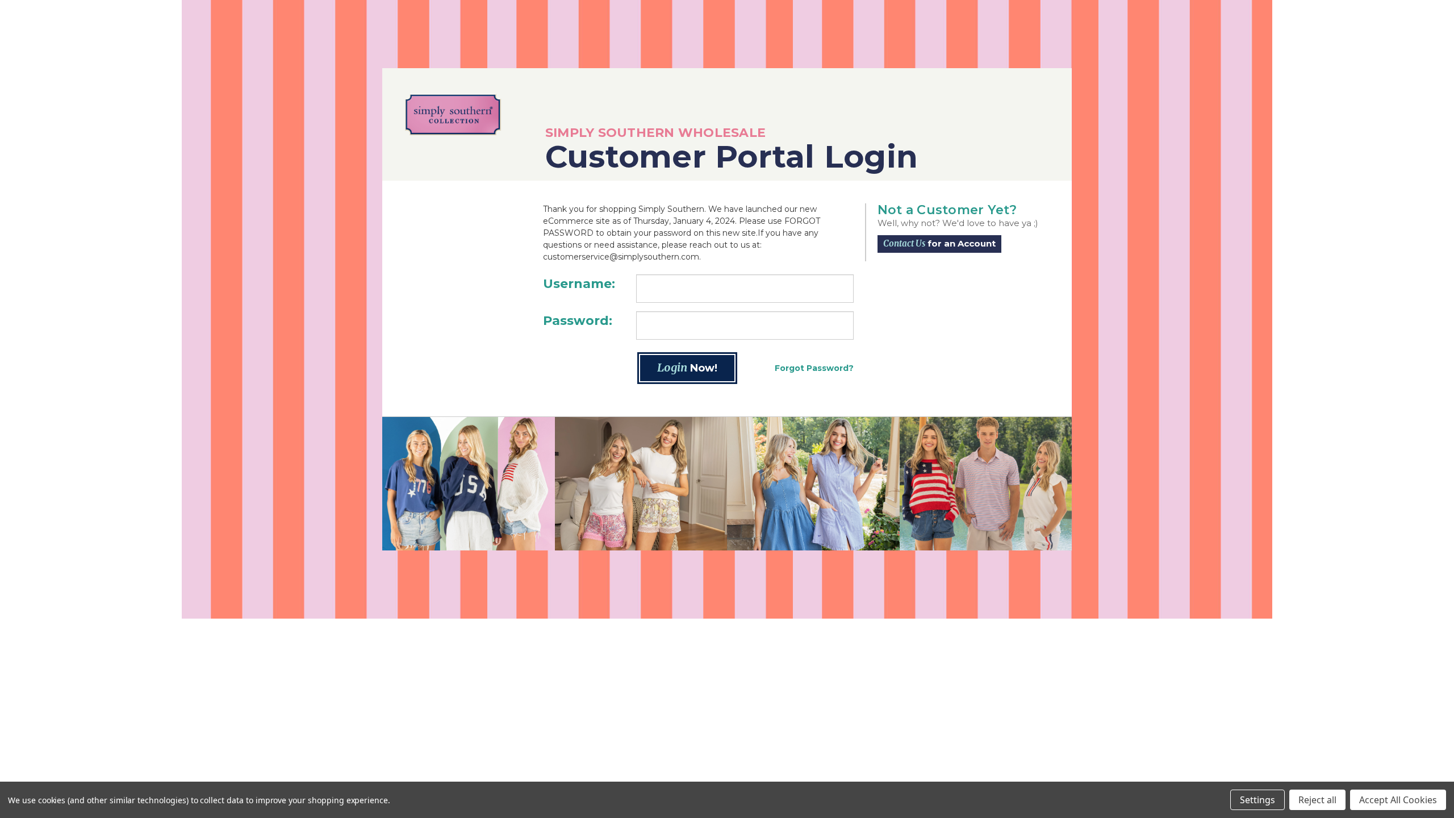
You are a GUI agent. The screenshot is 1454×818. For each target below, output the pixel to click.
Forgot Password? (814, 368)
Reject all (1317, 800)
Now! (687, 367)
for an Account (939, 243)
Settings (1257, 800)
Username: (579, 283)
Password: (577, 320)
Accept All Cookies (1398, 800)
